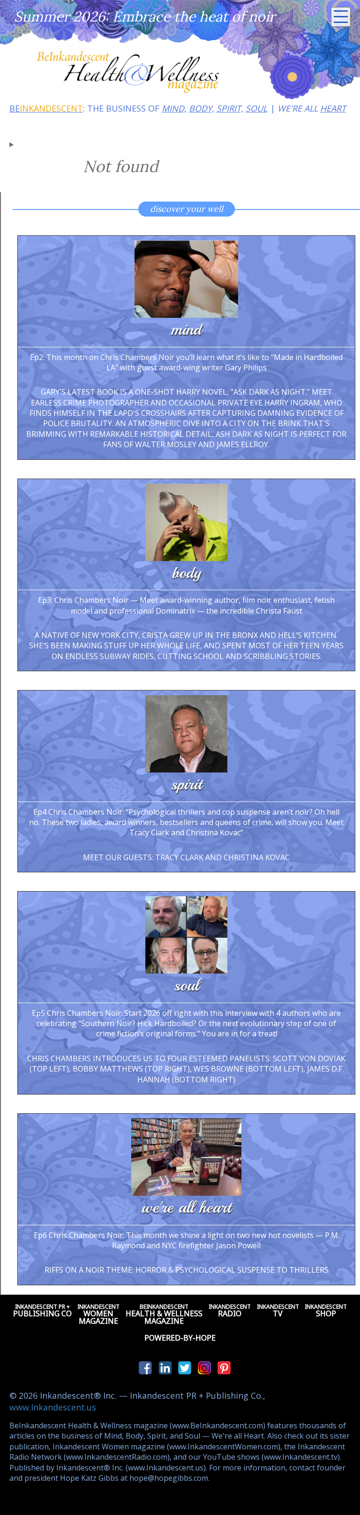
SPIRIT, (230, 108)
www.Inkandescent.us (52, 1407)
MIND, (174, 108)
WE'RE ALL (312, 108)
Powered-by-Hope (180, 1338)
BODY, (201, 108)
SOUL (256, 108)
